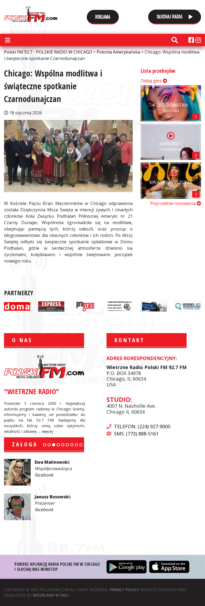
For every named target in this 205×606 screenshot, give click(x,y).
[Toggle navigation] (7, 40)
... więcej (45, 431)
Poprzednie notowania (173, 203)
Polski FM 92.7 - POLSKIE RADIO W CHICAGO (30, 14)
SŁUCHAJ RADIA (170, 16)
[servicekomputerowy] (120, 306)
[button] (44, 444)
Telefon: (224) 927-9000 (142, 426)
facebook (44, 475)
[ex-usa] (51, 306)
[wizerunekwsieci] (188, 306)
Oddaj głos (152, 81)
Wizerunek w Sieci (51, 595)
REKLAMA (102, 17)
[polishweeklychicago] (85, 306)
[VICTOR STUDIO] (154, 306)
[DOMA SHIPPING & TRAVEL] (17, 306)
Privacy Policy (124, 589)
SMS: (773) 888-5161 (136, 433)
